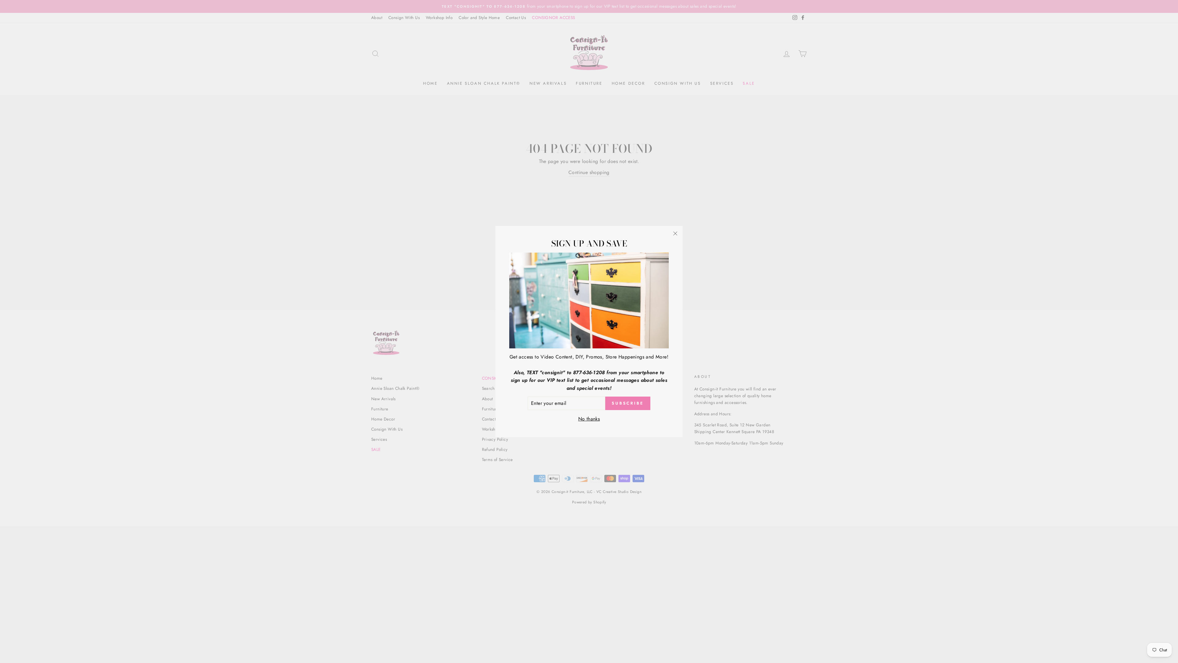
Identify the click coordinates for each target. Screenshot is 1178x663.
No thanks (589, 418)
